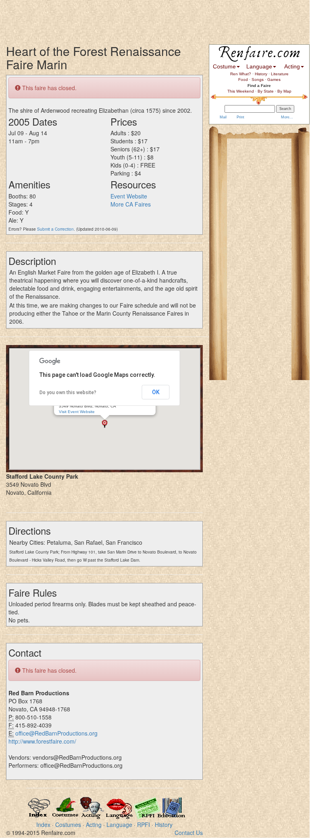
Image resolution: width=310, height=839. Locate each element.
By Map (284, 91)
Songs (258, 79)
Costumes (68, 824)
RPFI (143, 824)
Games (274, 79)
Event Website (128, 196)
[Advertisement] (146, 18)
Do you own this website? (68, 392)
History (164, 824)
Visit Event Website (77, 411)
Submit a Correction (55, 229)
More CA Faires (130, 204)
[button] (104, 423)
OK (156, 392)
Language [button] (259, 66)
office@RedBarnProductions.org (56, 733)
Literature (280, 74)
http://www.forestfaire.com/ (42, 741)
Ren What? (240, 74)
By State (266, 91)
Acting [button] (292, 66)
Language (119, 824)
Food (243, 79)
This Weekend (240, 91)
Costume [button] (224, 66)
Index (43, 824)
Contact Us (189, 833)
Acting (94, 824)
